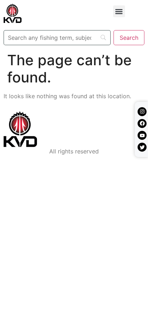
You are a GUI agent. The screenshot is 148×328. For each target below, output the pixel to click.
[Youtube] (142, 135)
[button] (119, 11)
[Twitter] (142, 147)
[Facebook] (142, 123)
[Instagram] (142, 111)
